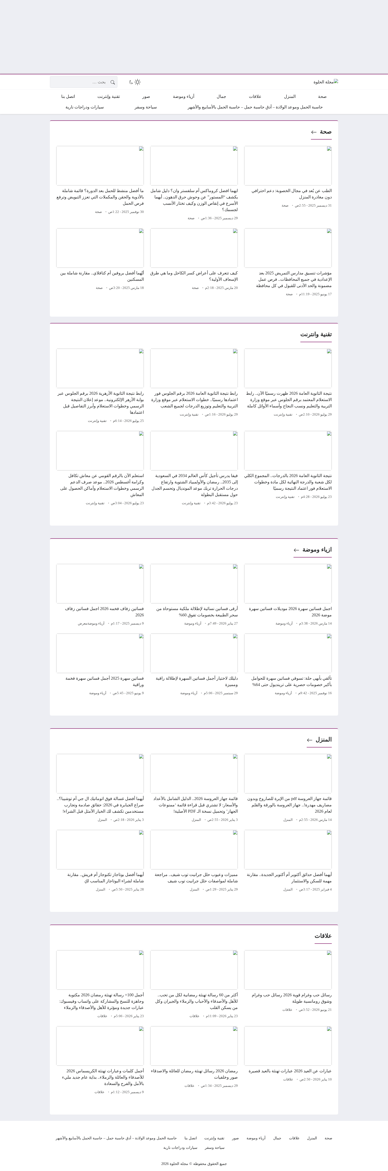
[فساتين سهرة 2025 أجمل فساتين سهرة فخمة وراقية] (100, 665)
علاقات (287, 1010)
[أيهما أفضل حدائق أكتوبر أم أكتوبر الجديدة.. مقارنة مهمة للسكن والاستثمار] (288, 861)
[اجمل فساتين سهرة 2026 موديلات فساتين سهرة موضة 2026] (288, 595)
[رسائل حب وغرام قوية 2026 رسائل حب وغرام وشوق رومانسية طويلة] (288, 985)
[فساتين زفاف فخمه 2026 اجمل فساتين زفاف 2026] (100, 595)
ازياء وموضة (317, 549)
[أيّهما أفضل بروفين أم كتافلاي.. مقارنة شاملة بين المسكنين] (100, 263)
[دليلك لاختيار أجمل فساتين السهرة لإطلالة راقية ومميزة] (194, 665)
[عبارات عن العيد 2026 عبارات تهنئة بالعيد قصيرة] (288, 1061)
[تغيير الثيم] (134, 82)
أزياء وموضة (284, 623)
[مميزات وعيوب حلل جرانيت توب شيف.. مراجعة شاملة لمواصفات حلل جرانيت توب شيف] (194, 861)
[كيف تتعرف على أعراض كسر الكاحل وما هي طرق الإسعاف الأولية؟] (194, 263)
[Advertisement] (229, 37)
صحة (326, 131)
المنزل (324, 739)
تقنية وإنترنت (283, 414)
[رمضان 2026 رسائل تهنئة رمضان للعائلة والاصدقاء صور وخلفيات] (194, 1061)
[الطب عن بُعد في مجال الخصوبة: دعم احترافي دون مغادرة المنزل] (288, 184)
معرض (82, 623)
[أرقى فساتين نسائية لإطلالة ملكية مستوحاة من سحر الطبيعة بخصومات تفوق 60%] (194, 595)
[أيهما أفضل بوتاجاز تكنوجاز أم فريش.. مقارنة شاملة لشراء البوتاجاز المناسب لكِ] (100, 861)
